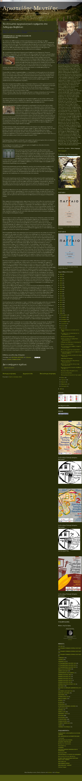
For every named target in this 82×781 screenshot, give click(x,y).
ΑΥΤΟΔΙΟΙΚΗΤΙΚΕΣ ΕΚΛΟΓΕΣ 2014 (67, 665)
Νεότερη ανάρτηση (9, 373)
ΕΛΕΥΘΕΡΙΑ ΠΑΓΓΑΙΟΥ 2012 (65, 691)
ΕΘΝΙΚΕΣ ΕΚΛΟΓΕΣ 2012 (64, 676)
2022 (61, 283)
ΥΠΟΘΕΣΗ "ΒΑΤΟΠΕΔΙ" (64, 727)
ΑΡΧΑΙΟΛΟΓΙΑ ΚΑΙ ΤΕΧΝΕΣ (65, 740)
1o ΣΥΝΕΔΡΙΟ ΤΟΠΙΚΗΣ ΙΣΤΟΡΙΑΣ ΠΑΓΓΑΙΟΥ (69, 648)
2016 (61, 296)
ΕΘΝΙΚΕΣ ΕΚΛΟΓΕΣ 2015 (64, 678)
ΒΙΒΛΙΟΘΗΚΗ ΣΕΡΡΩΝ (64, 763)
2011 (61, 306)
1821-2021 (60, 646)
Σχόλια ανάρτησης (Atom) (15, 376)
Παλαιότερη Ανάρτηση (48, 373)
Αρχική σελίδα (28, 373)
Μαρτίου (63, 382)
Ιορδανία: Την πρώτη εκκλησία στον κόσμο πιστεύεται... (71, 355)
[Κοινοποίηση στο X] (37, 357)
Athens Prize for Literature (67, 358)
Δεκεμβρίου (64, 315)
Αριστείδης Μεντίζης (30, 8)
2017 (61, 293)
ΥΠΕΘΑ (60, 725)
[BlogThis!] (36, 357)
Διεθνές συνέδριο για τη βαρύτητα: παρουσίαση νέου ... (69, 339)
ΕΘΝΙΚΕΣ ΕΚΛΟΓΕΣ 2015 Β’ (65, 680)
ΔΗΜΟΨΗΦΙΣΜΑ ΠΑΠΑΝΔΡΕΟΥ (66, 672)
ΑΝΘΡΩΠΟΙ (61, 657)
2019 (61, 289)
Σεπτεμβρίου (64, 321)
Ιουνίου (63, 328)
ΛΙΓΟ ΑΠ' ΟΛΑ (61, 708)
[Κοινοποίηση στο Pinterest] (39, 357)
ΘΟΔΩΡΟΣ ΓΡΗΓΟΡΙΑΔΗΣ (64, 742)
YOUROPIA (61, 747)
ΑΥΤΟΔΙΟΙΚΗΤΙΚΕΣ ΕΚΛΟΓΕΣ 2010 (67, 663)
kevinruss (50, 772)
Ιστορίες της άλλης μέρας (67, 344)
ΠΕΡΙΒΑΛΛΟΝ (61, 711)
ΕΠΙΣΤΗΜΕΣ (61, 694)
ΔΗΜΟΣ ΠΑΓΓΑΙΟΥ (63, 671)
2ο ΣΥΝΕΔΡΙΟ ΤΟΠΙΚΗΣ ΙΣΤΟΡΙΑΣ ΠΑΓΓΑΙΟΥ (69, 651)
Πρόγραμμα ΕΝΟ (62, 752)
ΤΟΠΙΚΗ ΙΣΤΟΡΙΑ (16, 359)
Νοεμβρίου (64, 317)
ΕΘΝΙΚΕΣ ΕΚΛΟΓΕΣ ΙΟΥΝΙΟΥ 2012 (67, 684)
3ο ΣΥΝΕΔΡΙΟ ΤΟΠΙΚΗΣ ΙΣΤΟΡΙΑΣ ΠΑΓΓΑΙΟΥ (69, 654)
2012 (61, 304)
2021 (61, 285)
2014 (61, 300)
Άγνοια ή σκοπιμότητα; (66, 372)
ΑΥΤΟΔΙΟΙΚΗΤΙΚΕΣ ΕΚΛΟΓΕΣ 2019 (67, 667)
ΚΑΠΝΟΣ (60, 702)
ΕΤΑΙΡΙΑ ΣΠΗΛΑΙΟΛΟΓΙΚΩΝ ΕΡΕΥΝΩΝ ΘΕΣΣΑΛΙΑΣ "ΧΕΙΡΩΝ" (68, 758)
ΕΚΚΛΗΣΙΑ (61, 686)
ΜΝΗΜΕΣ (60, 710)
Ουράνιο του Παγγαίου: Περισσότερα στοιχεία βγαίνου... (70, 361)
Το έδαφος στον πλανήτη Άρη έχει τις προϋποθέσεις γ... (70, 333)
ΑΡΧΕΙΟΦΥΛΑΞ (62, 661)
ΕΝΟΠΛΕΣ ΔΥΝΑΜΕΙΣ (63, 693)
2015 (61, 298)
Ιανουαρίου (64, 386)
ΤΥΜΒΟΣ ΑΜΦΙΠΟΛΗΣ (64, 723)
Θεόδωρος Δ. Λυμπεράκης (64, 743)
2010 (61, 309)
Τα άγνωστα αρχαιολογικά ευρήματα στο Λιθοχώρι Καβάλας (71, 352)
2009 (61, 311)
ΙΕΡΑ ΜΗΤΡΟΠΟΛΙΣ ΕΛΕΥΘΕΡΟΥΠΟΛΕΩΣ (68, 736)
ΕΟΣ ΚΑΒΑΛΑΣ (62, 761)
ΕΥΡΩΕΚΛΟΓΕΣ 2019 (63, 696)
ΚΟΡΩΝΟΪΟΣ (61, 704)
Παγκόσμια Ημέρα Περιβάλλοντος (69, 370)
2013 (61, 302)
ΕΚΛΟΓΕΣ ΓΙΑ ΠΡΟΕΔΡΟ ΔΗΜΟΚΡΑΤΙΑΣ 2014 (69, 687)
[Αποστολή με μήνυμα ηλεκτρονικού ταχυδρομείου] (35, 357)
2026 (61, 274)
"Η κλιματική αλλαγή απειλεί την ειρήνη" (71, 375)
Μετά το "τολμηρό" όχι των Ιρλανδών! (70, 349)
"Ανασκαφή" (61, 738)
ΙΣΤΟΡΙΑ (9, 359)
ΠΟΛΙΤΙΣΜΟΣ (61, 717)
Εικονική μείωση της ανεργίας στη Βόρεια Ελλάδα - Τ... (71, 368)
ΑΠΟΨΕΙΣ (60, 659)
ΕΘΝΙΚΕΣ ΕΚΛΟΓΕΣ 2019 (64, 682)
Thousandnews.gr (62, 745)
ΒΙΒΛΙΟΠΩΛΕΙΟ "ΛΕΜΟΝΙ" (65, 765)
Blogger (58, 772)
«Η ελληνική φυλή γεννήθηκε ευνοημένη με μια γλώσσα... (71, 346)
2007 (61, 389)
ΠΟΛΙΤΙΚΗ (61, 715)
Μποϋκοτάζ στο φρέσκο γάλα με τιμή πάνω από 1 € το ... (70, 364)
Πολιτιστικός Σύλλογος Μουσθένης (66, 756)
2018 (61, 291)
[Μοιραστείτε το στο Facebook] (38, 357)
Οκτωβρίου (64, 319)
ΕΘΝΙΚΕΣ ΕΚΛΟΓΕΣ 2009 (64, 674)
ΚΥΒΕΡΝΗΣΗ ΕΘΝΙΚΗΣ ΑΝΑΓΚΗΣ (67, 706)
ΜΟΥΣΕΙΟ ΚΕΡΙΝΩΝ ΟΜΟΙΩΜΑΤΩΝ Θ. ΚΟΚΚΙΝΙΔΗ (68, 750)
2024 (61, 278)
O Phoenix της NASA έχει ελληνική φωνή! (71, 342)
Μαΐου (63, 377)
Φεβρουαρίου (64, 384)
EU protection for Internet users (68, 336)
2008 (61, 313)
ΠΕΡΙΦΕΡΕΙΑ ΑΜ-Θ (63, 713)
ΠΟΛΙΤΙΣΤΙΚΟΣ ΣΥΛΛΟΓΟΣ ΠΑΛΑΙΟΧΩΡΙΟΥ (69, 754)
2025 (61, 276)
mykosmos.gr (70, 639)
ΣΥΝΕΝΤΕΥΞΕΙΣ (62, 719)
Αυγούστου (64, 323)
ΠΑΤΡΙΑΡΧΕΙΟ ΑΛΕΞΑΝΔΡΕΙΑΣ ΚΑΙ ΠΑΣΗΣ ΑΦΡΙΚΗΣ (69, 733)
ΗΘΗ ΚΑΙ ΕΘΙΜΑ (62, 698)
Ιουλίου (63, 325)
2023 (61, 280)
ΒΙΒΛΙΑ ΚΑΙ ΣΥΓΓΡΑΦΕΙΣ (64, 669)
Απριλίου (63, 379)
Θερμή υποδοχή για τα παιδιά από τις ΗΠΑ (70, 330)
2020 (61, 287)
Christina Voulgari (62, 767)
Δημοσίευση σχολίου (9, 367)
